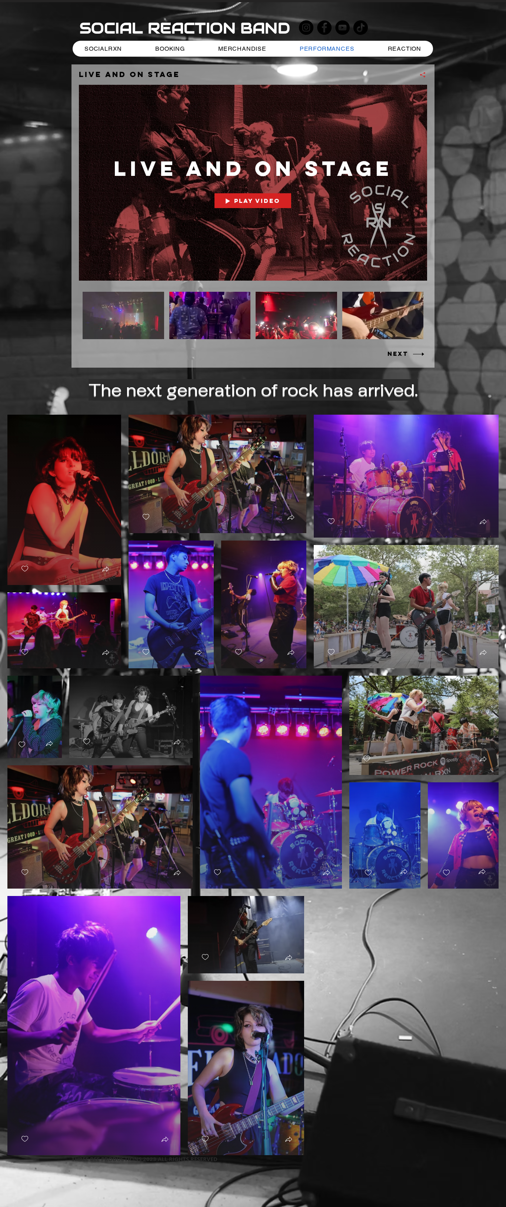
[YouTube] (342, 27)
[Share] (420, 74)
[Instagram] (306, 27)
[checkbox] (25, 569)
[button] (105, 570)
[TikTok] (360, 27)
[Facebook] (324, 27)
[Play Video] (123, 315)
